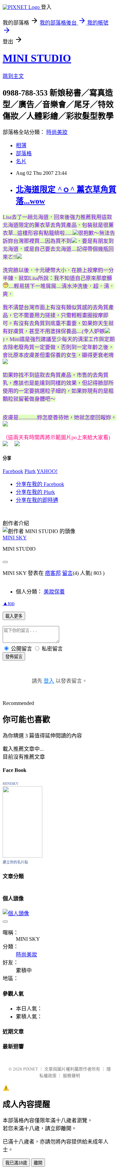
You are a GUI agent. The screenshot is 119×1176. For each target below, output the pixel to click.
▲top (9, 603)
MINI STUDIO (37, 58)
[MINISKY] (22, 856)
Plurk (30, 471)
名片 (21, 161)
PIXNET (30, 1069)
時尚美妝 (56, 132)
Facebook (13, 471)
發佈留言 (13, 656)
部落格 (24, 153)
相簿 (21, 145)
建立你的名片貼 (15, 862)
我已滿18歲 (16, 1162)
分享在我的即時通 (37, 500)
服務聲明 (71, 1075)
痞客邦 (53, 573)
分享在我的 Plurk (35, 492)
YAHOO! (47, 471)
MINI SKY (15, 537)
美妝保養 (54, 591)
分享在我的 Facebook (40, 484)
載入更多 (13, 616)
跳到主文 (13, 76)
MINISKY (11, 784)
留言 (67, 573)
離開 (38, 1162)
